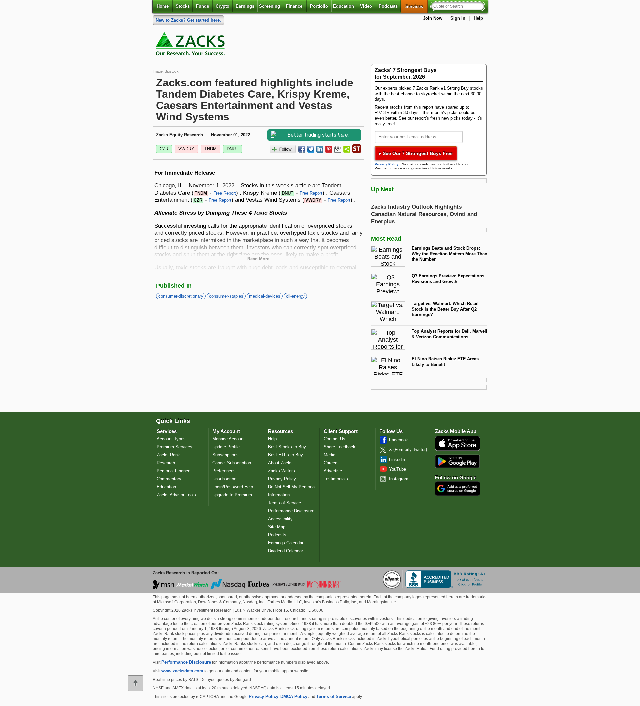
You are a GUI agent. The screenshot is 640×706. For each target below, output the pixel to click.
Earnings (245, 6)
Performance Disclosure (291, 510)
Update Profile (226, 446)
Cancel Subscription (231, 462)
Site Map (276, 526)
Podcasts (388, 6)
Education (343, 6)
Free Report (224, 193)
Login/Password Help (232, 486)
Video (366, 6)
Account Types (171, 438)
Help (478, 18)
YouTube (397, 469)
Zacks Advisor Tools (176, 494)
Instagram (398, 478)
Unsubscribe (224, 478)
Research (166, 462)
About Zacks (280, 462)
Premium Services (174, 446)
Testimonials (336, 478)
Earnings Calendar (285, 542)
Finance (294, 6)
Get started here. (188, 20)
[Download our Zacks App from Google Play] (457, 461)
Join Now (432, 18)
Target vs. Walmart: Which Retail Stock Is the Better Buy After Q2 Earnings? (445, 309)
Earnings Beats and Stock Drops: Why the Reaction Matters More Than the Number (449, 254)
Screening (269, 6)
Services (416, 6)
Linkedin (397, 459)
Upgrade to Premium (232, 494)
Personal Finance (173, 470)
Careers (331, 462)
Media (329, 454)
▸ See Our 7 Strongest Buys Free (416, 153)
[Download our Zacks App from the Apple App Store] (457, 450)
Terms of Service (284, 502)
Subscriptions (225, 454)
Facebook (398, 439)
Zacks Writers (281, 470)
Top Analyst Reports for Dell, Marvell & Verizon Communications (449, 334)
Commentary (169, 478)
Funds (202, 6)
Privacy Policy (387, 164)
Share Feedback (339, 446)
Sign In (457, 18)
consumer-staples (226, 296)
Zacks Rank (168, 454)
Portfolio (319, 6)
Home (163, 6)
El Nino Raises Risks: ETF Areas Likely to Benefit (445, 361)
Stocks (183, 6)
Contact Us (334, 438)
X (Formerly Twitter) (408, 449)
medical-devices (264, 296)
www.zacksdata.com (182, 670)
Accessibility (280, 518)
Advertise (333, 470)
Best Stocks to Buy (287, 446)
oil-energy (295, 296)
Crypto (222, 6)
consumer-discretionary (180, 296)
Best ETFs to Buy (285, 454)
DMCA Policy (293, 696)
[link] (191, 45)
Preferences (224, 470)
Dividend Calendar (285, 550)
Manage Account (228, 438)
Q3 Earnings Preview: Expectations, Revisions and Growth (449, 278)
